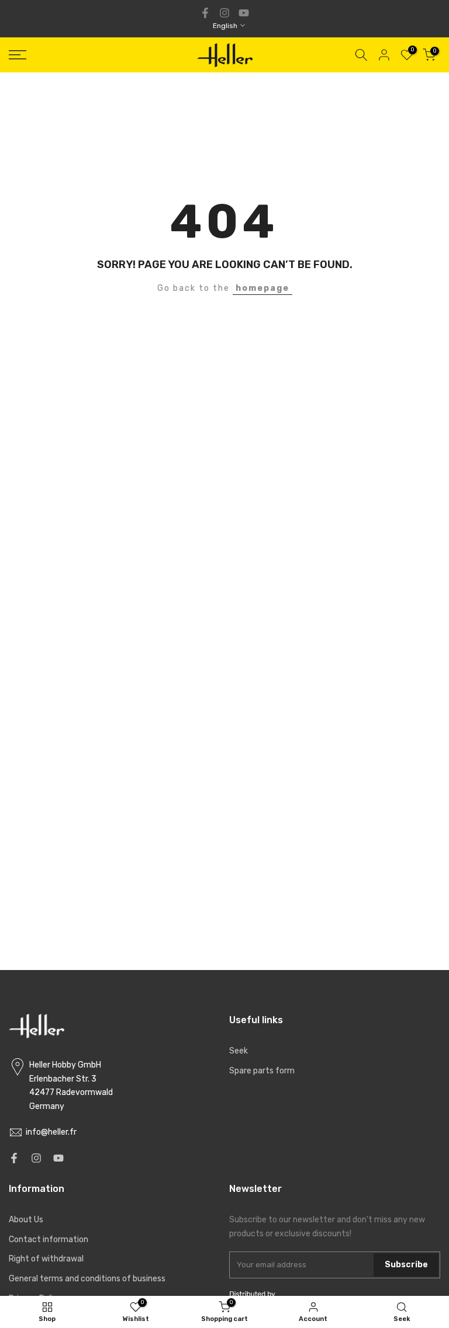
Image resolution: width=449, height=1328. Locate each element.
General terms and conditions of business (87, 1279)
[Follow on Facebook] (205, 13)
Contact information (48, 1239)
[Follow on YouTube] (244, 13)
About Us (26, 1220)
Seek (238, 1051)
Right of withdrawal (46, 1259)
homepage (262, 288)
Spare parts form (262, 1071)
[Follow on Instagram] (224, 13)
